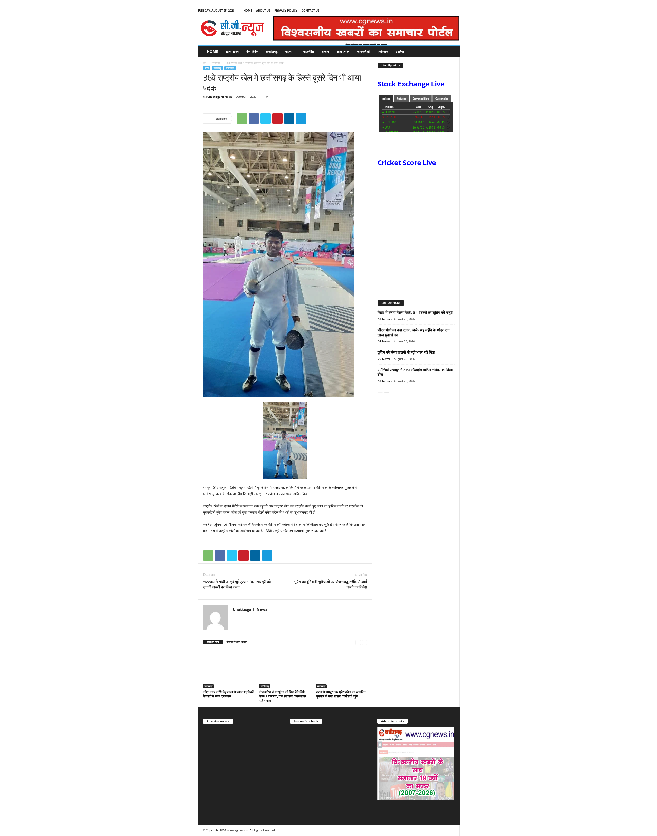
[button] (452, 51)
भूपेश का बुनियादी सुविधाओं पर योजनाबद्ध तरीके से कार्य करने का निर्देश (330, 584)
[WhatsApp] (242, 118)
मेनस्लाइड (230, 68)
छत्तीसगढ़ (272, 51)
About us (263, 10)
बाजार (325, 51)
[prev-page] (358, 642)
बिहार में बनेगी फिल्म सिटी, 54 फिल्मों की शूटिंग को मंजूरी (415, 312)
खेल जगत (343, 51)
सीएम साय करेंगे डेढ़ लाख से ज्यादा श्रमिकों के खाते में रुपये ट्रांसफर (228, 694)
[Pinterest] (277, 118)
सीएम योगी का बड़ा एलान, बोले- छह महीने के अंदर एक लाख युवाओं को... (413, 332)
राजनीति (308, 51)
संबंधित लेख (213, 642)
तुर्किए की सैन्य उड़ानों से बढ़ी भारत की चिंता (406, 352)
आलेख (400, 51)
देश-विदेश (252, 51)
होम (204, 63)
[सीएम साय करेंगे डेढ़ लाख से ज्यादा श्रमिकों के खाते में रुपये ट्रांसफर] (228, 669)
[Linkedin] (289, 118)
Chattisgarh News (219, 97)
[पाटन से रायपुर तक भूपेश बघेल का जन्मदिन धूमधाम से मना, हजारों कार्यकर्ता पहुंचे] (341, 669)
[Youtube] (456, 10)
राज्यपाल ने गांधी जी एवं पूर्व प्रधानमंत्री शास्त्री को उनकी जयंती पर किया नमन (237, 584)
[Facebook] (440, 10)
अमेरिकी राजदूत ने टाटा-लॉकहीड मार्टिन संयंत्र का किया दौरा (415, 372)
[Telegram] (301, 118)
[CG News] (232, 28)
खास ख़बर (232, 51)
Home (248, 10)
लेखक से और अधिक (237, 642)
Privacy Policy (285, 10)
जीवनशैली (363, 51)
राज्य (288, 51)
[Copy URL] (313, 118)
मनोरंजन (382, 51)
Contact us (310, 10)
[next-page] (364, 642)
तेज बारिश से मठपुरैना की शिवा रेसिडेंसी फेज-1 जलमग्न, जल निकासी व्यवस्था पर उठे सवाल (282, 696)
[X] (448, 10)
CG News (384, 319)
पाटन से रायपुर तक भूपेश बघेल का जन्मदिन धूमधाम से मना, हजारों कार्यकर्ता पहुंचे (340, 694)
